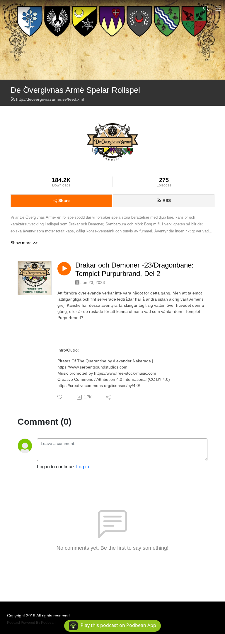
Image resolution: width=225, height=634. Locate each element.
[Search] (206, 8)
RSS (167, 200)
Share (64, 200)
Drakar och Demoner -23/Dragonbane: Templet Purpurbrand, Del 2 (134, 269)
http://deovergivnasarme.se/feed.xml (50, 99)
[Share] (108, 397)
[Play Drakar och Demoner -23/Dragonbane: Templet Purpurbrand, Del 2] (64, 268)
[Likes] (60, 397)
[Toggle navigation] (218, 8)
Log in (82, 466)
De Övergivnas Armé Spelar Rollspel (75, 90)
